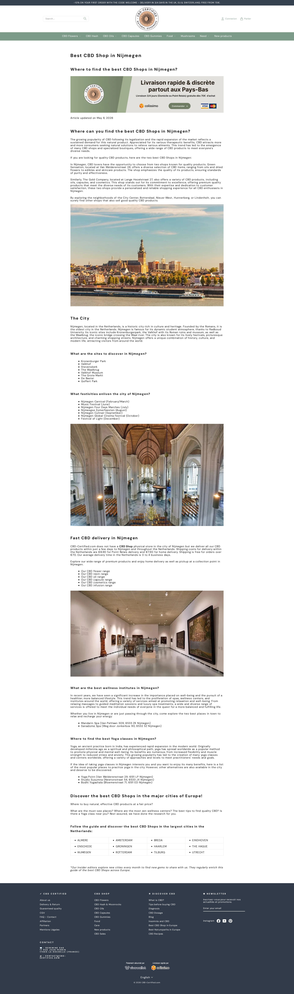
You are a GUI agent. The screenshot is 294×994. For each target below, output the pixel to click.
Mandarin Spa (90, 723)
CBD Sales (100, 933)
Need (203, 36)
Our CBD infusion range (96, 585)
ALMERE (82, 840)
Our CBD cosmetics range (98, 582)
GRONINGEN (124, 846)
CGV (42, 912)
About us (45, 900)
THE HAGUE (200, 846)
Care (97, 925)
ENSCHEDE (84, 846)
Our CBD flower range (95, 571)
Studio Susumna (92, 779)
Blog (151, 917)
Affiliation (45, 921)
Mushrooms (188, 36)
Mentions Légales (50, 929)
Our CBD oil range (93, 576)
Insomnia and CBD (159, 921)
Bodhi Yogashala (92, 782)
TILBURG (159, 852)
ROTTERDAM (124, 852)
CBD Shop (126, 546)
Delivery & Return (50, 904)
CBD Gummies (153, 36)
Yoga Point (88, 776)
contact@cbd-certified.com (53, 957)
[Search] (85, 19)
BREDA (158, 840)
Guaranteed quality (51, 908)
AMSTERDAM (124, 840)
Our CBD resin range (94, 574)
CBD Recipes (156, 933)
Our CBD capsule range (96, 579)
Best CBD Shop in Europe (163, 925)
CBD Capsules (130, 36)
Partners (44, 925)
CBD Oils (108, 36)
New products (223, 36)
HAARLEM (160, 846)
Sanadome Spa (91, 726)
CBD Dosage (156, 912)
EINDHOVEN (200, 840)
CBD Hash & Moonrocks (107, 904)
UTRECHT (198, 852)
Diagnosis (154, 908)
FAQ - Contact (48, 917)
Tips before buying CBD (162, 904)
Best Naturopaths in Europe (164, 929)
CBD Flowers (70, 36)
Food (170, 36)
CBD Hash (92, 36)
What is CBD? (156, 900)
